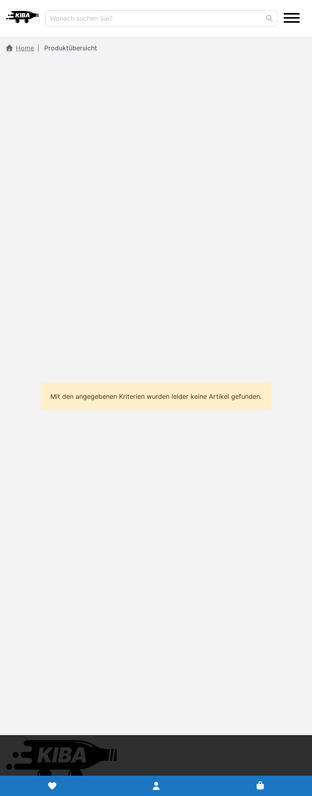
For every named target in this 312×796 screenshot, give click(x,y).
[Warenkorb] (260, 786)
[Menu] (291, 18)
